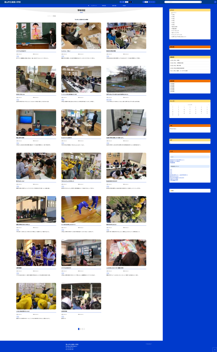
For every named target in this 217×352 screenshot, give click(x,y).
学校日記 (104, 5)
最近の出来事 (174, 26)
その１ (171, 169)
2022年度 (172, 89)
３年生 (173, 18)
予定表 (124, 5)
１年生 (173, 14)
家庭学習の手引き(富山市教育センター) (177, 159)
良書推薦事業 (172, 162)
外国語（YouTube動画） (174, 179)
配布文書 (114, 5)
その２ (171, 170)
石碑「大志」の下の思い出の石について (179, 36)
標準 (146, 1)
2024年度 (172, 86)
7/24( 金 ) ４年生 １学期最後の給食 (176, 62)
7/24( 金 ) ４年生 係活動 (174, 60)
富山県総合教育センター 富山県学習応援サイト (179, 174)
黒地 (130, 1)
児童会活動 (174, 28)
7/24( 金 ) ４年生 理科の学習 (175, 65)
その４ (171, 173)
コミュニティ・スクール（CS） (177, 34)
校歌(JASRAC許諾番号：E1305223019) (177, 177)
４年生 (173, 20)
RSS (173, 190)
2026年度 (172, 83)
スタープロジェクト (175, 30)
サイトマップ (149, 344)
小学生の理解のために (174, 180)
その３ (171, 172)
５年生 (173, 22)
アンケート (174, 12)
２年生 (173, 16)
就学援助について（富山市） (175, 161)
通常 (123, 1)
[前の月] (171, 104)
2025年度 (172, 85)
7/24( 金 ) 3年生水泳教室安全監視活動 (177, 68)
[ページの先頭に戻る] (215, 350)
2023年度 (172, 88)
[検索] (201, 2)
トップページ (94, 5)
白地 (126, 1)
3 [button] (82, 329)
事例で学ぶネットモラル (174, 176)
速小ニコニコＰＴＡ (175, 32)
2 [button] (80, 329)
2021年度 (172, 91)
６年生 (173, 24)
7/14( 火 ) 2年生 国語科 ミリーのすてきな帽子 (179, 70)
